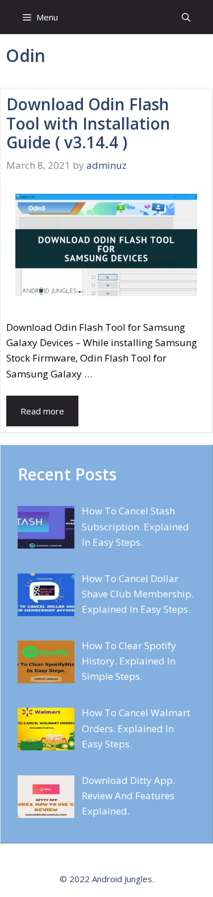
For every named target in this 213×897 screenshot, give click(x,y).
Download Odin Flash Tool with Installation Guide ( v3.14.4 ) (88, 123)
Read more (42, 411)
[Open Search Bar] (186, 17)
